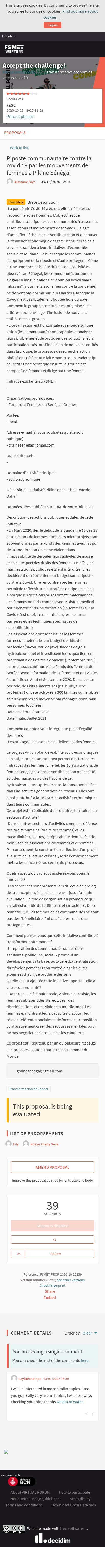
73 (71, 1239)
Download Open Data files (73, 1504)
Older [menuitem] (87, 1333)
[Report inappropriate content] (73, 1378)
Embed (50, 1297)
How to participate (74, 1492)
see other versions (71, 1280)
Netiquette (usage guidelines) (35, 1498)
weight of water (70, 1401)
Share (50, 1291)
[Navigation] (98, 48)
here (85, 1360)
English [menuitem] (7, 36)
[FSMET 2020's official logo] (14, 49)
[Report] (77, 182)
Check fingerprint (52, 1285)
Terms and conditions (24, 1504)
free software (73, 1528)
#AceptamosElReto (21, 71)
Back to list (18, 147)
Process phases (20, 116)
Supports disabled (52, 1225)
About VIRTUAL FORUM (30, 1492)
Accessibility (80, 1498)
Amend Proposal (52, 1167)
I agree (52, 25)
